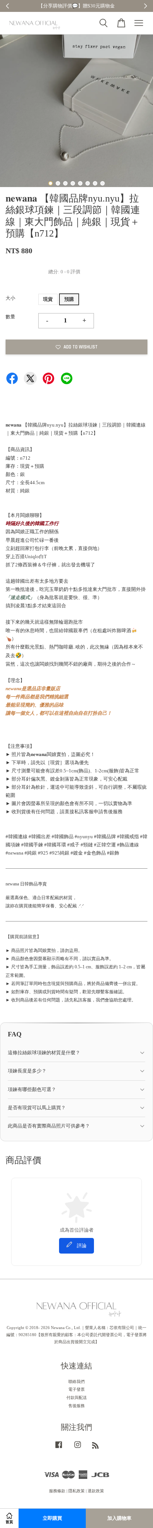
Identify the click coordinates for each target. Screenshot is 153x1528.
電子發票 (76, 1389)
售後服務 (76, 1405)
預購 (69, 299)
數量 (10, 316)
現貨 (48, 299)
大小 (10, 298)
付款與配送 (76, 1397)
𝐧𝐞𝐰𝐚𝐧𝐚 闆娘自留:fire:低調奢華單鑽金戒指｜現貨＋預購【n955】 (76, 6)
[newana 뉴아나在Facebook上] (58, 1448)
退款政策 (96, 1491)
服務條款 (57, 1491)
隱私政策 (76, 1491)
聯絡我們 (76, 1381)
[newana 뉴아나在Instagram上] (77, 1448)
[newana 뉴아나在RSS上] (95, 1447)
